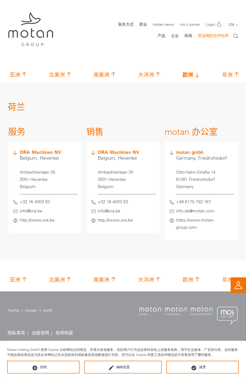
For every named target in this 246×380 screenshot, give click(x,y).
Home (13, 310)
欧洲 (188, 74)
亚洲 (15, 75)
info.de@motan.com (195, 211)
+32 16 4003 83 (35, 201)
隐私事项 (16, 333)
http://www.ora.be (37, 220)
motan (31, 310)
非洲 (227, 75)
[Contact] (238, 284)
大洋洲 (146, 75)
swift (47, 310)
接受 (202, 367)
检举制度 (64, 333)
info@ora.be (31, 211)
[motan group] (30, 29)
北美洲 (57, 75)
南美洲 (101, 75)
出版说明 (40, 333)
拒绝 (43, 367)
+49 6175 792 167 (193, 201)
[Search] (236, 35)
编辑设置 (123, 367)
